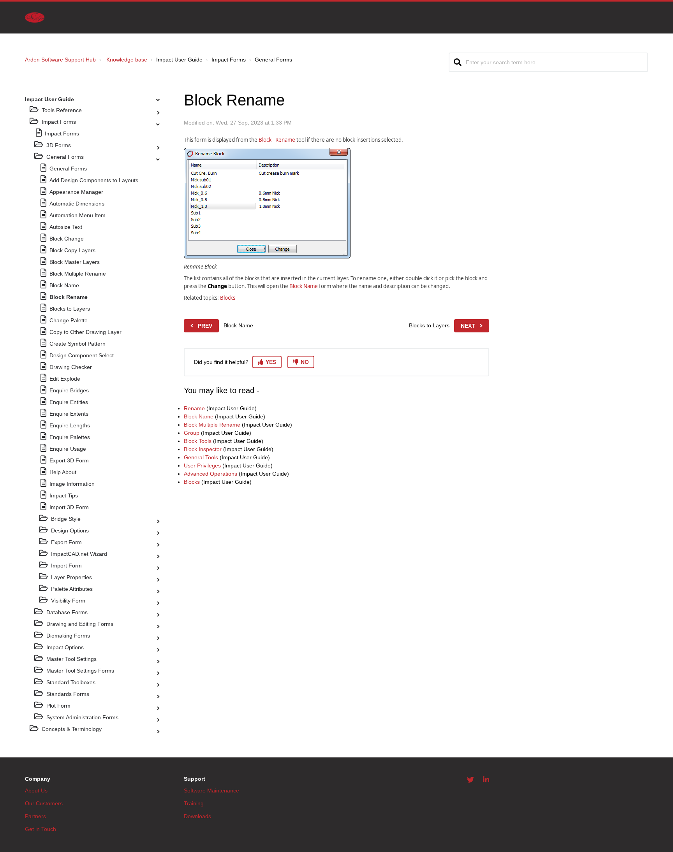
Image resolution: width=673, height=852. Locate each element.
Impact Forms (59, 122)
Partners (35, 816)
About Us (36, 790)
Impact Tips (63, 495)
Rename (194, 408)
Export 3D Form (69, 460)
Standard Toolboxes (70, 682)
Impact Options (65, 647)
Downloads (197, 816)
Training (194, 803)
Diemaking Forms (68, 635)
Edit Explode (64, 379)
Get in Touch (40, 829)
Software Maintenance (211, 790)
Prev (205, 326)
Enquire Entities (68, 402)
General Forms (65, 157)
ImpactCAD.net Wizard (79, 554)
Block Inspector (203, 449)
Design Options (70, 530)
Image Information (72, 484)
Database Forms (67, 612)
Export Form (66, 542)
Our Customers (44, 803)
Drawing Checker (70, 367)
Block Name (64, 285)
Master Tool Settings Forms (80, 671)
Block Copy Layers (72, 250)
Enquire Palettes (69, 437)
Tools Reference (62, 110)
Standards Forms (67, 694)
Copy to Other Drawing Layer (85, 332)
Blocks (227, 297)
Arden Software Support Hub (60, 59)
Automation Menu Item (77, 215)
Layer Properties (71, 577)
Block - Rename (277, 139)
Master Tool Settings (71, 659)
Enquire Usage (67, 449)
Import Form (66, 565)
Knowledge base (126, 59)
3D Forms (58, 145)
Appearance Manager (76, 192)
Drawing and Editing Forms (79, 624)
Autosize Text (65, 227)
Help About (62, 472)
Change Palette (68, 320)
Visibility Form (68, 600)
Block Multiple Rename (77, 274)
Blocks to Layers (69, 309)
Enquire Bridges (69, 390)
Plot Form (58, 706)
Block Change (66, 238)
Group (191, 433)
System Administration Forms (82, 717)
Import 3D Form (69, 507)
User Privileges (202, 465)
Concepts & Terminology (72, 729)
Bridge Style (66, 519)
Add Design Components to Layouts (93, 180)
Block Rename (68, 297)
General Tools (201, 457)
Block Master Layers (74, 262)
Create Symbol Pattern (77, 344)
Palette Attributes (72, 589)
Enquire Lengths (69, 425)
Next (468, 326)
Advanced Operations (210, 474)
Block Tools (197, 441)
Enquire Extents (68, 414)
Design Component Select (81, 355)
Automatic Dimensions (76, 203)
